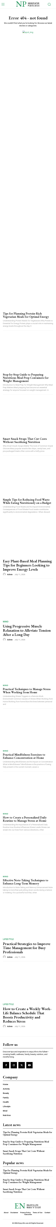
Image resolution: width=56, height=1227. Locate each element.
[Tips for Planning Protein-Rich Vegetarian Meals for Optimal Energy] (28, 290)
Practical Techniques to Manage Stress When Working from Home (27, 690)
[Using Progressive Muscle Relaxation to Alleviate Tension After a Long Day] (28, 600)
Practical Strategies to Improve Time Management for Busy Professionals (26, 947)
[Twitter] (21, 1065)
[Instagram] (14, 1065)
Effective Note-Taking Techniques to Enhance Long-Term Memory (25, 881)
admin (9, 574)
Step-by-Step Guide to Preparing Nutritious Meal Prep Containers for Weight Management (26, 378)
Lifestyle (8, 939)
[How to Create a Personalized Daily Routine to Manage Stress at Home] (28, 793)
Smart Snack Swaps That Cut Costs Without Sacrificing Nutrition (25, 440)
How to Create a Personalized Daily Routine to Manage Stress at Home (25, 819)
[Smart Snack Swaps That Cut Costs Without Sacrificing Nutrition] (28, 416)
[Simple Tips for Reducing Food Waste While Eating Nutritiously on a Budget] (28, 477)
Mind (5, 622)
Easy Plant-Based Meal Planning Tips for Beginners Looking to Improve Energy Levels (27, 565)
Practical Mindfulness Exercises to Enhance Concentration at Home (24, 756)
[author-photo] (5, 574)
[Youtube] (29, 1065)
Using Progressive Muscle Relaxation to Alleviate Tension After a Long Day (27, 630)
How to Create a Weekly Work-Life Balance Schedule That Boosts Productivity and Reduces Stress (27, 1015)
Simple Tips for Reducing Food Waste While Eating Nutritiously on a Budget (27, 501)
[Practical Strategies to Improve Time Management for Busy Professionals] (28, 917)
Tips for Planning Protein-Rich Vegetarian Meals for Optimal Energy (26, 315)
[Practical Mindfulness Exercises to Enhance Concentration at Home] (28, 730)
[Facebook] (6, 1065)
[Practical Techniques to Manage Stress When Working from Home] (28, 664)
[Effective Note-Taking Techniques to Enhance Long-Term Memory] (28, 855)
